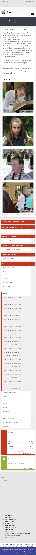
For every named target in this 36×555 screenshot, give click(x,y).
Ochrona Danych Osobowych (10, 422)
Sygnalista (5, 426)
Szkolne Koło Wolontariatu (9, 392)
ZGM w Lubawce (7, 491)
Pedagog (5, 407)
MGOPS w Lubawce (8, 489)
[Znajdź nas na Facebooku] (33, 1)
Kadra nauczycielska (8, 282)
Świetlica (5, 400)
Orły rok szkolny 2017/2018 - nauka (12, 297)
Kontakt (4, 271)
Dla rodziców (6, 411)
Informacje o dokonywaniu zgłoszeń (11, 249)
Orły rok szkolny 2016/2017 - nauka (12, 308)
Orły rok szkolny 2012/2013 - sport (12, 341)
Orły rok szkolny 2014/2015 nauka (12, 315)
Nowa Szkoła (6, 415)
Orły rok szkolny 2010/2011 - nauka (12, 359)
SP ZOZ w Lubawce (8, 493)
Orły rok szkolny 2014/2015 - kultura (12, 323)
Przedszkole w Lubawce (9, 495)
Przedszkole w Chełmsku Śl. (10, 501)
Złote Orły (5, 293)
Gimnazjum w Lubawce (9, 499)
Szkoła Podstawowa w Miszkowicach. (12, 507)
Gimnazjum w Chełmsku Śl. (10, 505)
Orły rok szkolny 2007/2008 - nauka (12, 374)
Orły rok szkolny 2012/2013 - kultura (12, 344)
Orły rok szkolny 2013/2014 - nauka (12, 326)
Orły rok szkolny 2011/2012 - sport (12, 352)
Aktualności (6, 480)
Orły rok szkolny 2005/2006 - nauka (12, 388)
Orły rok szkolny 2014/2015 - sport (12, 319)
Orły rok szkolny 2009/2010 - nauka (12, 363)
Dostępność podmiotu (8, 267)
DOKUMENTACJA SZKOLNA (9, 418)
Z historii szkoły (6, 278)
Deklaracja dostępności (8, 240)
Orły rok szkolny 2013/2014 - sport (12, 334)
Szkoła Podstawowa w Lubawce (12, 21)
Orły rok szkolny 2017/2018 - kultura (12, 304)
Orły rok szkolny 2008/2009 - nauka (12, 366)
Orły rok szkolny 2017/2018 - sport (12, 301)
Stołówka (5, 403)
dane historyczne (28, 453)
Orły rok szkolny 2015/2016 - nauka (12, 312)
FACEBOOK (5, 231)
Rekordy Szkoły (6, 286)
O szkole (5, 275)
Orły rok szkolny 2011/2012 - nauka (12, 348)
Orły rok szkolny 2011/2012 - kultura (11, 23)
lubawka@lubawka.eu (13, 519)
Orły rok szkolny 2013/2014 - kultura (12, 330)
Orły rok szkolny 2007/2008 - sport (12, 377)
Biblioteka (5, 396)
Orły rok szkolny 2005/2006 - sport (12, 385)
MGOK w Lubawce (8, 487)
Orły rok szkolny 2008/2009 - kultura (12, 370)
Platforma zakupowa (8, 258)
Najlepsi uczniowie (7, 290)
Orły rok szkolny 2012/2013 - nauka (12, 337)
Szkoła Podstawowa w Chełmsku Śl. (12, 503)
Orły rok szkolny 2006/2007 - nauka (12, 381)
